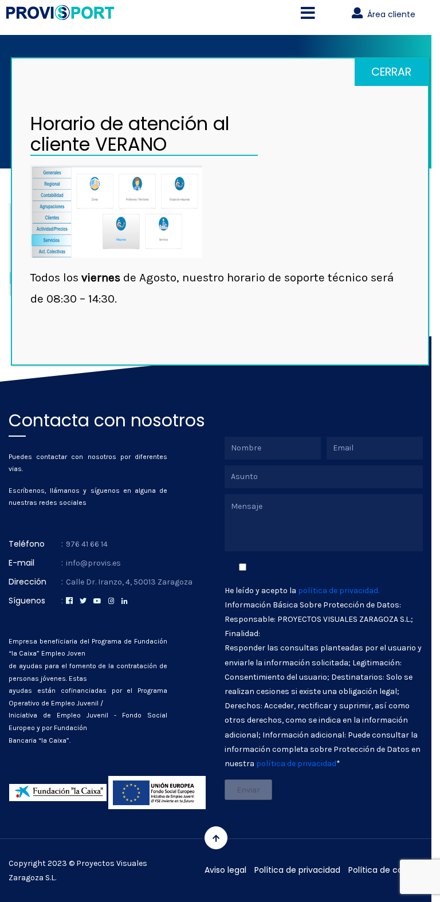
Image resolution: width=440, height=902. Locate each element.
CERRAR (391, 72)
